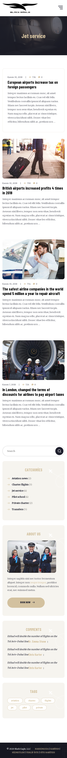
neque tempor (38, 582)
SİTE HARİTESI (47, 752)
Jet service (17, 490)
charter (31, 700)
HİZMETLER (18, 752)
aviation (15, 700)
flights (48, 700)
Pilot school (18, 496)
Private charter (20, 503)
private (39, 707)
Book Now (25, 602)
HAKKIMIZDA (42, 749)
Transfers (17, 509)
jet (12, 707)
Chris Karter (35, 654)
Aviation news (20, 478)
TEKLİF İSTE (32, 752)
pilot (25, 707)
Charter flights (20, 484)
